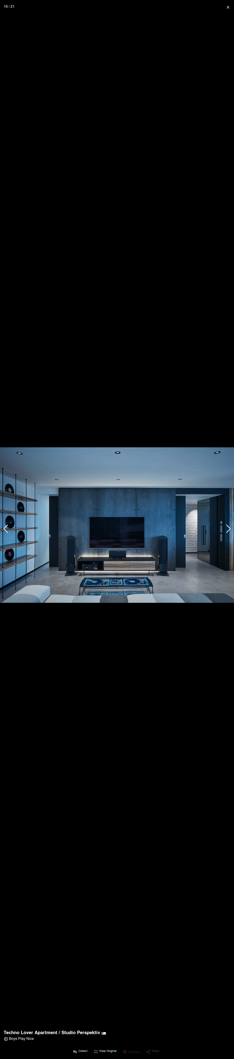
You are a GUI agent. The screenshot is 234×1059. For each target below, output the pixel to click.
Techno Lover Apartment (30, 1032)
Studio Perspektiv (80, 1032)
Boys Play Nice (21, 1038)
